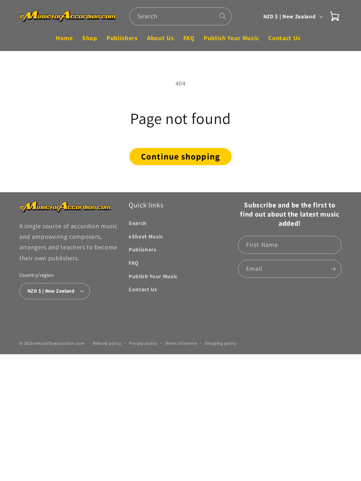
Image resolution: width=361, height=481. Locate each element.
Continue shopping (180, 156)
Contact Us (143, 289)
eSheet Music (146, 236)
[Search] (222, 16)
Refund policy (107, 343)
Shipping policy (221, 343)
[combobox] (180, 16)
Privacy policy (143, 343)
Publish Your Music (153, 276)
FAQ (134, 262)
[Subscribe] (332, 269)
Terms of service (181, 343)
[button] (334, 16)
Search (138, 222)
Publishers (143, 249)
